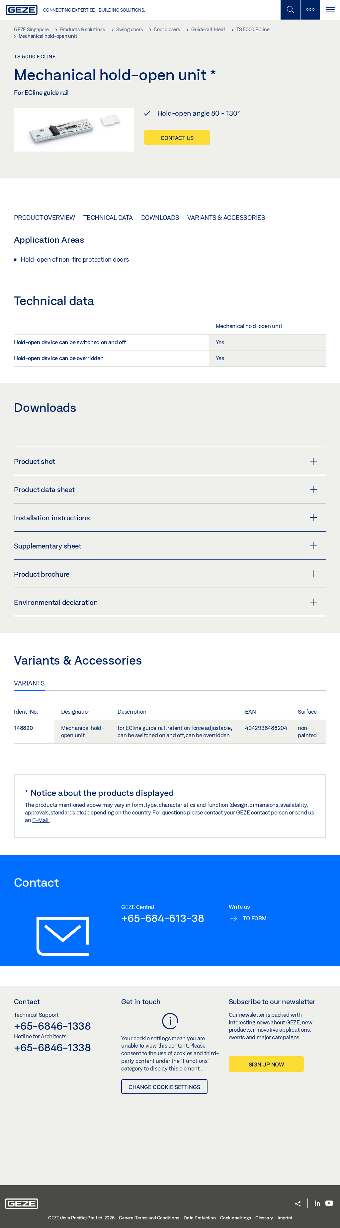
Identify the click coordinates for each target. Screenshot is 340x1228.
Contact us (177, 138)
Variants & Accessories (226, 217)
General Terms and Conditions (149, 1217)
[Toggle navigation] (330, 10)
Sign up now (266, 1064)
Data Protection (199, 1217)
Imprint (285, 1217)
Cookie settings (235, 1217)
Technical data (108, 217)
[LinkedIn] (317, 1203)
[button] (298, 1204)
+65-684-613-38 (162, 918)
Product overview (44, 217)
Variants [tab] (29, 683)
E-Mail (40, 820)
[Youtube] (329, 1203)
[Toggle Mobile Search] (290, 10)
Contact (27, 1001)
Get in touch (141, 1001)
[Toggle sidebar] (310, 10)
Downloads (160, 217)
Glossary (264, 1217)
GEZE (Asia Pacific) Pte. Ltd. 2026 (81, 1217)
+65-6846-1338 (52, 1026)
